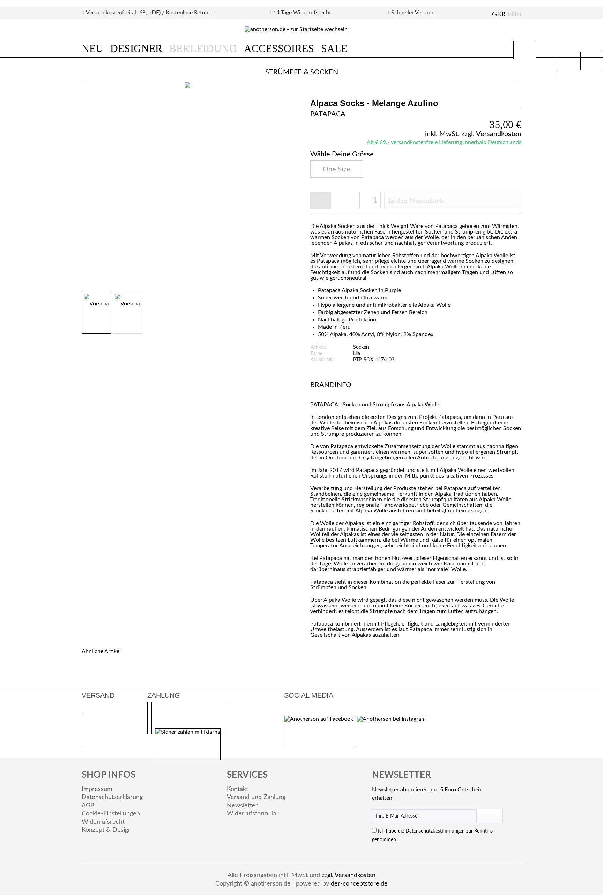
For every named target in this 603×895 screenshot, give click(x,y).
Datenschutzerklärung (112, 797)
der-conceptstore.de (359, 884)
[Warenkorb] (591, 61)
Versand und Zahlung (256, 797)
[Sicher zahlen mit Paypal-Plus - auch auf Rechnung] (147, 718)
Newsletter (242, 805)
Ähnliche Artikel (101, 651)
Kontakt (237, 789)
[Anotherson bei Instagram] (391, 731)
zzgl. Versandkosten (491, 134)
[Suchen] (525, 50)
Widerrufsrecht (103, 822)
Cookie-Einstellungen (111, 814)
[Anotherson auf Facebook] (318, 731)
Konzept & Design (107, 830)
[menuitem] (96, 48)
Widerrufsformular (253, 814)
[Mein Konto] (569, 61)
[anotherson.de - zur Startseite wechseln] (302, 29)
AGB (88, 805)
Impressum (97, 789)
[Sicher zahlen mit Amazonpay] (151, 718)
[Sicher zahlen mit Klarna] (188, 744)
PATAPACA (327, 114)
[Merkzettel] (547, 61)
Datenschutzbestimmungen (435, 831)
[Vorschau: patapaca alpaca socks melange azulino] (96, 313)
